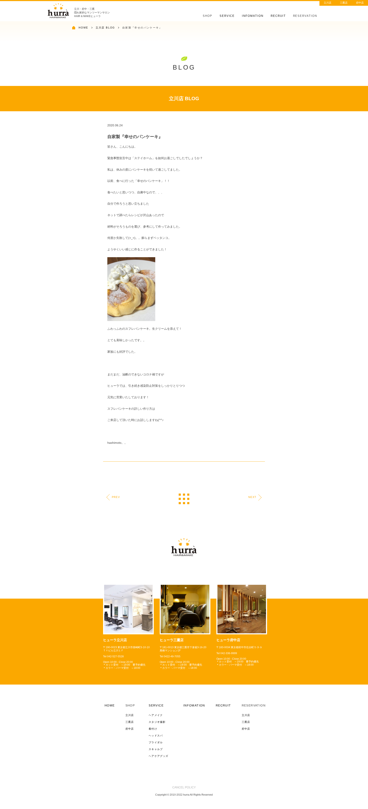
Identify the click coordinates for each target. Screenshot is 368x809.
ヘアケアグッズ (158, 756)
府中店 (360, 2)
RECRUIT (278, 15)
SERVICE (227, 15)
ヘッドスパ (156, 735)
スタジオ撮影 (157, 722)
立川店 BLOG (105, 27)
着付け (153, 728)
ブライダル (156, 742)
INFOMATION (252, 15)
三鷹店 (344, 2)
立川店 (327, 2)
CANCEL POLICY (184, 787)
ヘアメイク (156, 715)
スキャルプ (156, 749)
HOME (83, 27)
